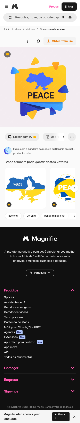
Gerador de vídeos (16, 312)
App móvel (11, 347)
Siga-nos (11, 391)
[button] (40, 273)
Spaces (9, 297)
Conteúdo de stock (16, 322)
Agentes (13, 332)
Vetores (30, 29)
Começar (11, 368)
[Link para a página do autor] (7, 151)
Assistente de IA (14, 302)
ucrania (31, 215)
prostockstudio (22, 153)
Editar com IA (20, 138)
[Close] (74, 416)
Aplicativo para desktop (23, 342)
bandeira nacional (54, 215)
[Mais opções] (27, 41)
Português (40, 272)
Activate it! (60, 416)
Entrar (69, 6)
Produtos (11, 290)
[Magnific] (40, 239)
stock (18, 29)
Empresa (11, 379)
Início (7, 29)
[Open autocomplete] (9, 17)
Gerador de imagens (17, 307)
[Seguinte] (63, 137)
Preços (54, 6)
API (6, 352)
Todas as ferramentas (18, 357)
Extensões (14, 337)
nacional (13, 215)
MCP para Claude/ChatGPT (22, 327)
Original (26, 55)
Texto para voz (13, 317)
